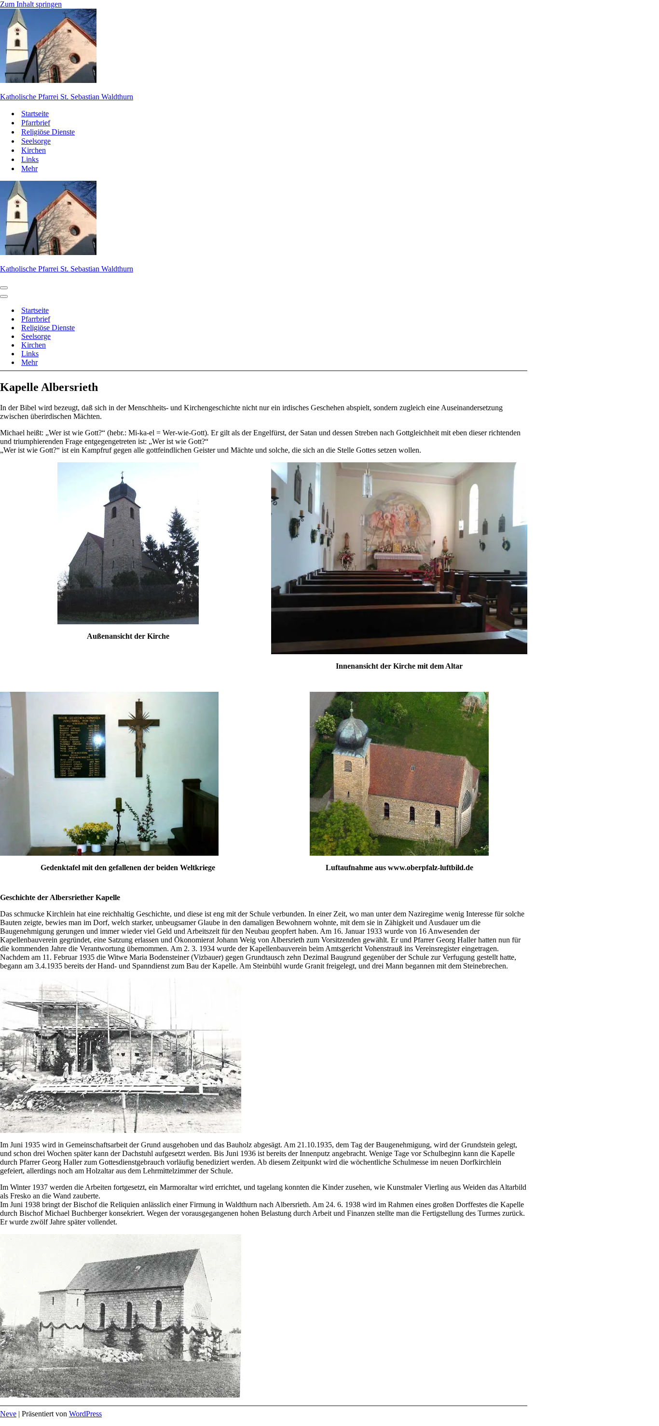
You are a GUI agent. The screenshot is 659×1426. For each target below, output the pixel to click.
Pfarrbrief (35, 123)
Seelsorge (36, 141)
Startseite (35, 113)
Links (30, 159)
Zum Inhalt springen (31, 4)
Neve (8, 1414)
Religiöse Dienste (48, 132)
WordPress (85, 1414)
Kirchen (33, 150)
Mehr (29, 168)
